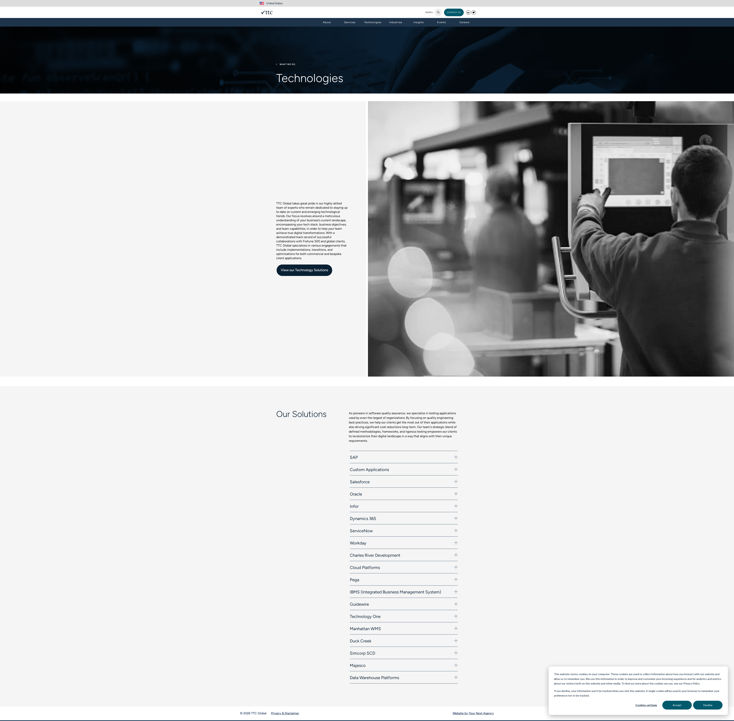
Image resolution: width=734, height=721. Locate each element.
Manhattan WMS (365, 628)
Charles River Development (375, 555)
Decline (707, 705)
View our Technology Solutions (304, 270)
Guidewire (359, 604)
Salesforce (360, 481)
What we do (287, 64)
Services (349, 22)
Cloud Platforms (365, 567)
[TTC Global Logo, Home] (267, 12)
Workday (358, 543)
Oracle (356, 494)
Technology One (365, 616)
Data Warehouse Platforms (374, 677)
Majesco (358, 665)
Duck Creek (360, 641)
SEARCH (429, 12)
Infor (354, 506)
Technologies (372, 22)
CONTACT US (454, 12)
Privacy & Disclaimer (285, 713)
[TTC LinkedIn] (468, 12)
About (327, 22)
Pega (354, 579)
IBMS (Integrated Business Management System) (395, 592)
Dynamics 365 (363, 518)
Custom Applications (369, 469)
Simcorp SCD (362, 653)
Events (441, 22)
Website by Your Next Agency (473, 713)
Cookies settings (646, 705)
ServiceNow (361, 530)
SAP (354, 457)
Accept (677, 705)
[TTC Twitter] (473, 12)
